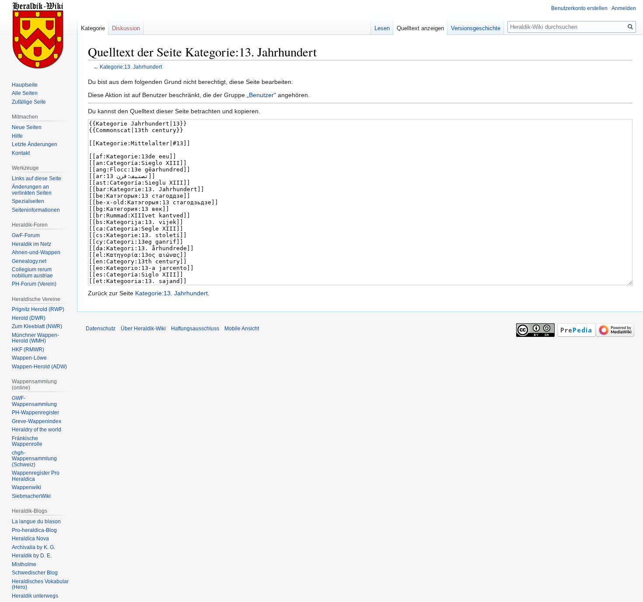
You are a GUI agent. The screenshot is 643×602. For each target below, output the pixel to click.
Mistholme (24, 564)
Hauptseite (25, 85)
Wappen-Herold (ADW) (39, 367)
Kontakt (21, 153)
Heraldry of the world (36, 430)
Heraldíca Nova (30, 539)
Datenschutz (100, 329)
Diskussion (126, 28)
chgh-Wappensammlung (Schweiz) (34, 459)
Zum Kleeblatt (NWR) (37, 326)
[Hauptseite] (38, 35)
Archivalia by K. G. (33, 547)
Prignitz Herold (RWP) (38, 309)
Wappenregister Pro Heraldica (35, 476)
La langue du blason (36, 521)
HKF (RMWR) (28, 349)
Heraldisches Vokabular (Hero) (40, 584)
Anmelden (624, 8)
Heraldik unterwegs (35, 596)
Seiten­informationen (36, 210)
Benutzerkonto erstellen (579, 8)
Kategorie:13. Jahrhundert (131, 67)
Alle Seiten (25, 93)
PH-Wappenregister (35, 413)
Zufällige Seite (29, 102)
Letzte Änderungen (34, 144)
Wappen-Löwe (29, 358)
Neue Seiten (27, 127)
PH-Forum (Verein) (34, 284)
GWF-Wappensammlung (34, 401)
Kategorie (93, 28)
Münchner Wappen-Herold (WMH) (35, 338)
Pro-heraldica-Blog (34, 530)
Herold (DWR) (28, 318)
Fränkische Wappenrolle (27, 441)
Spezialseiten (28, 201)
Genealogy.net (29, 261)
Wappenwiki (26, 487)
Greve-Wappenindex (36, 421)
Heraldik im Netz (31, 244)
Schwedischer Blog (35, 573)
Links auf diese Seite (36, 178)
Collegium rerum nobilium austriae (32, 272)
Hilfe (17, 136)
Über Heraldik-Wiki (143, 329)
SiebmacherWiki (31, 496)
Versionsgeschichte (475, 28)
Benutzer (261, 94)
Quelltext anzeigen (420, 28)
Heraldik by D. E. (32, 556)
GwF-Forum (26, 235)
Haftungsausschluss (195, 329)
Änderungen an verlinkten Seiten (32, 190)
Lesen (382, 28)
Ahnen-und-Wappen (36, 252)
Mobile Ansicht (241, 329)
